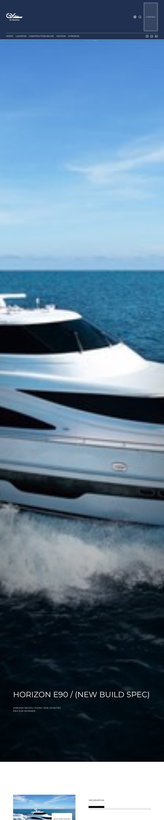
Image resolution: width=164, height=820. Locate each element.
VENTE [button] (9, 36)
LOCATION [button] (21, 36)
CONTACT (150, 17)
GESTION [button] (61, 36)
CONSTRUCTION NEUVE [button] (41, 36)
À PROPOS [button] (73, 36)
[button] (134, 16)
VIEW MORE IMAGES (62, 819)
